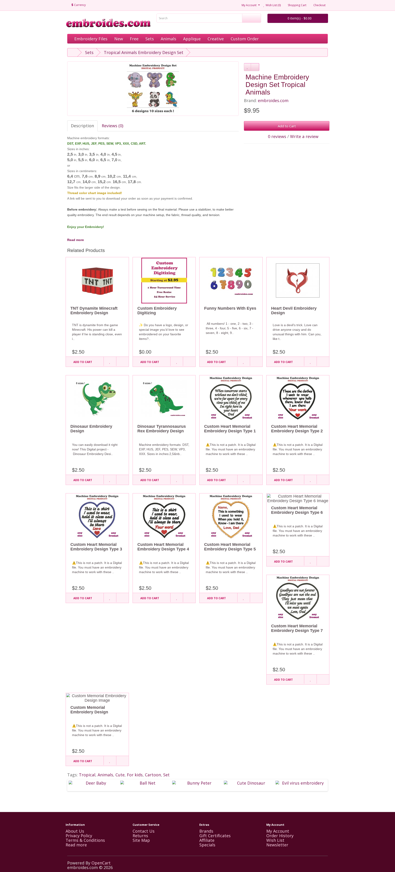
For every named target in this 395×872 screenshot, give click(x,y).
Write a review (304, 136)
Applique (192, 38)
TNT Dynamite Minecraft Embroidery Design (93, 310)
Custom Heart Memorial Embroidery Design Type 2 (297, 428)
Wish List (275, 840)
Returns (140, 835)
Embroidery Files (90, 38)
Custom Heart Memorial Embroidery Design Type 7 (297, 628)
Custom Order (245, 38)
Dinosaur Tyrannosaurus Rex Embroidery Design (161, 428)
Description (82, 125)
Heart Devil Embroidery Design (294, 310)
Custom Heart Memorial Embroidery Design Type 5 (230, 546)
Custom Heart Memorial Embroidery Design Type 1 (230, 428)
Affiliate (206, 840)
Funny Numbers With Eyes (230, 308)
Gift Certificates (215, 835)
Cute (120, 774)
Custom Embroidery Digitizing (157, 310)
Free (134, 38)
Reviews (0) (112, 125)
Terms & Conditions (85, 840)
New (118, 38)
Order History (280, 835)
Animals (168, 38)
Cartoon (153, 774)
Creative (216, 38)
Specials (207, 845)
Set (166, 774)
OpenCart (101, 863)
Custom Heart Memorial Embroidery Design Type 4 (163, 546)
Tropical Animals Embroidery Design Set (143, 52)
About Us (75, 831)
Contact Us (144, 831)
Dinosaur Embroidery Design (91, 428)
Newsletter (277, 845)
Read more (75, 240)
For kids (135, 774)
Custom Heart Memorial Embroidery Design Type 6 (297, 510)
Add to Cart (287, 126)
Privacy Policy (79, 835)
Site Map (141, 840)
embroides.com (273, 100)
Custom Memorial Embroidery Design (89, 709)
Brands (206, 831)
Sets (149, 38)
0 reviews (277, 136)
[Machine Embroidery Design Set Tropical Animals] (153, 88)
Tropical (87, 774)
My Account (277, 831)
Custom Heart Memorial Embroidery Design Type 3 (96, 546)
